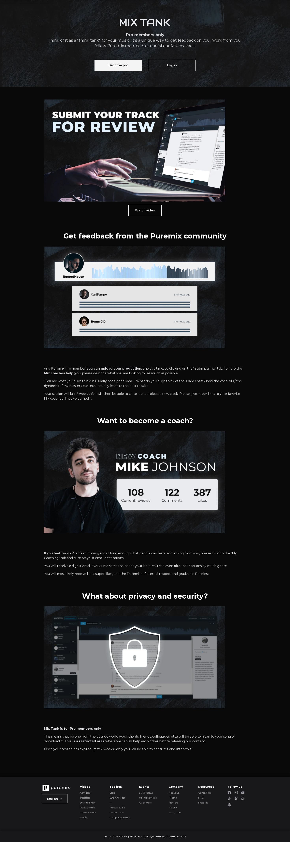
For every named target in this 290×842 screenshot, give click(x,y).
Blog (112, 792)
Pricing (173, 797)
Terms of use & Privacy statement (123, 836)
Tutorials (85, 797)
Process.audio (117, 807)
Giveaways (145, 802)
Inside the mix (87, 807)
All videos (85, 792)
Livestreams (146, 792)
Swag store (175, 812)
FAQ (201, 797)
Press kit (203, 802)
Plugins (173, 807)
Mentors (173, 802)
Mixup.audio (116, 812)
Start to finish (87, 802)
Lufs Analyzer (117, 797)
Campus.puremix (119, 817)
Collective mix (88, 812)
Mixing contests (148, 797)
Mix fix (83, 817)
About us (174, 792)
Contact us (204, 792)
